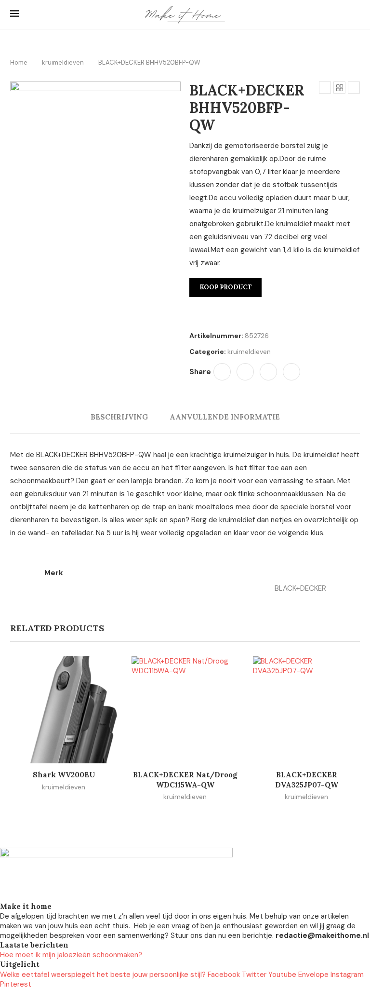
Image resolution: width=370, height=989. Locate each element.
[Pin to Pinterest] (268, 371)
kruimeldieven (63, 62)
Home (18, 62)
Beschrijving (119, 416)
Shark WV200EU (64, 774)
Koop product (225, 287)
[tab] (119, 417)
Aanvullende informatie (225, 416)
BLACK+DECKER (300, 588)
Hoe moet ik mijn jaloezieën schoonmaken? (71, 955)
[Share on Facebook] (222, 371)
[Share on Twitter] (245, 371)
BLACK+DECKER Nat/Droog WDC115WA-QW (185, 779)
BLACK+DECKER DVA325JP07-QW (306, 779)
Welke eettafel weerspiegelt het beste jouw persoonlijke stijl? (103, 974)
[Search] (355, 14)
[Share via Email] (291, 371)
